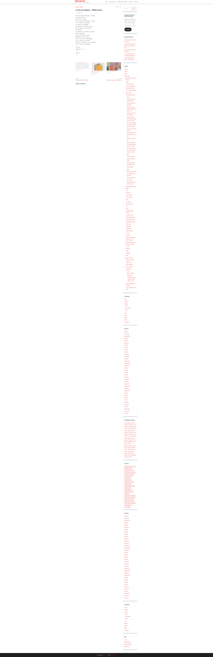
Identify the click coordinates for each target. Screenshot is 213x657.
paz (125, 505)
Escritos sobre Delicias (129, 267)
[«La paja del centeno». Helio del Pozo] (114, 66)
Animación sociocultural (128, 468)
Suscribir (128, 29)
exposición (126, 301)
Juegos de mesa (129, 262)
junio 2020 (126, 413)
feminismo (133, 495)
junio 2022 (126, 370)
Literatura (77, 6)
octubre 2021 (126, 388)
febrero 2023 (126, 356)
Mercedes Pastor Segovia (130, 221)
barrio (132, 470)
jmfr (126, 206)
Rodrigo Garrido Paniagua (130, 237)
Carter (127, 190)
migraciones (132, 501)
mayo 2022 (126, 372)
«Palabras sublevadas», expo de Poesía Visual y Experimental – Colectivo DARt (97, 71)
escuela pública (127, 493)
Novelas (128, 270)
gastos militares (127, 497)
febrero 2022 (126, 379)
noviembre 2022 (127, 363)
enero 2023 (126, 359)
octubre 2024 (126, 334)
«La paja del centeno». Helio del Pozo (111, 71)
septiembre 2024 (127, 336)
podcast (125, 317)
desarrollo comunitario (128, 484)
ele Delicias (126, 491)
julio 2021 (126, 393)
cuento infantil (127, 308)
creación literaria (131, 474)
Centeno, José (128, 192)
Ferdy (127, 199)
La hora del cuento (130, 167)
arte (129, 470)
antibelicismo (126, 470)
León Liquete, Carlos (129, 215)
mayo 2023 (126, 350)
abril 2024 (126, 340)
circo (130, 472)
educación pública (127, 489)
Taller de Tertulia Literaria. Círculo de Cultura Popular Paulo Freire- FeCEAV (131, 144)
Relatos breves (129, 275)
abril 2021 (126, 400)
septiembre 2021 (127, 390)
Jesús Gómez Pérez (129, 204)
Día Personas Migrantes (128, 485)
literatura (129, 501)
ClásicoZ (128, 97)
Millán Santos (128, 224)
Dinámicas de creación (130, 259)
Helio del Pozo (128, 202)
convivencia (133, 472)
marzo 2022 (126, 377)
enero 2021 (126, 406)
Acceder (125, 639)
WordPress (105, 655)
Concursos (128, 246)
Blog (107, 1)
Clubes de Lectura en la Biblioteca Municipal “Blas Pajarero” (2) (131, 109)
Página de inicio (112, 1)
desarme (132, 482)
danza (128, 476)
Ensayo (125, 299)
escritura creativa (131, 491)
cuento (126, 306)
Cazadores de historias (131, 156)
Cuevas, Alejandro (129, 195)
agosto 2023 (126, 343)
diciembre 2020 (127, 409)
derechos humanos (127, 482)
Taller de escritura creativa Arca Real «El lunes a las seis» (131, 134)
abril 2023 (126, 352)
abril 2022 (126, 375)
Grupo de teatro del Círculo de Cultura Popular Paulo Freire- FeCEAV (131, 118)
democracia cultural (127, 478)
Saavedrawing (128, 228)
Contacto (136, 1)
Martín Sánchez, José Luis (130, 219)
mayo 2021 (126, 397)
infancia (126, 499)
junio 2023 (126, 347)
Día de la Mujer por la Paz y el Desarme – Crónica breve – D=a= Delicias (130, 432)
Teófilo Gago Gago (129, 240)
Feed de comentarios (128, 644)
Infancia (127, 154)
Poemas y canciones (130, 273)
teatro (130, 505)
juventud (132, 499)
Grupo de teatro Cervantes (131, 171)
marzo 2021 (126, 402)
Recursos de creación (129, 257)
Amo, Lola (127, 233)
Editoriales (128, 248)
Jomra (127, 208)
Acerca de (131, 1)
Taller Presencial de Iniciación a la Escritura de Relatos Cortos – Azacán (131, 150)
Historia (131, 497)
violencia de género (127, 507)
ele (131, 489)
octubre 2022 (126, 365)
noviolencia (129, 503)
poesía (81, 6)
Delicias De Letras (79, 12)
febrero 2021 (126, 404)
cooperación (126, 474)
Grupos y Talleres (128, 93)
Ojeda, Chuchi (128, 226)
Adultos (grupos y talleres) (130, 95)
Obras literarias (128, 269)
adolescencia (126, 466)
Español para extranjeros (128, 495)
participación (133, 503)
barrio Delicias (127, 472)
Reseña (125, 320)
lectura (126, 501)
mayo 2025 (126, 331)
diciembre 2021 (127, 384)
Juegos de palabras (129, 264)
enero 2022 (126, 381)
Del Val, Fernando (129, 197)
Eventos (127, 250)
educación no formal (127, 487)
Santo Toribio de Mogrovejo (131, 90)
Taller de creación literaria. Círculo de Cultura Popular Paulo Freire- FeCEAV (131, 124)
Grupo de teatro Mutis (131, 177)
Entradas (125, 74)
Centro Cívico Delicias (129, 84)
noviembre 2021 (127, 386)
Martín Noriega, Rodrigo (130, 217)
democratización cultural (128, 480)
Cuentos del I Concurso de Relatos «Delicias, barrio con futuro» (132, 279)
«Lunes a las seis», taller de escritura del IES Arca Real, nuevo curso (130, 45)
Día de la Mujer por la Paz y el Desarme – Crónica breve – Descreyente (130, 424)
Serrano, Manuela (129, 231)
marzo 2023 (126, 354)
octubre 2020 (126, 411)
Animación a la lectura (132, 466)
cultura (126, 476)
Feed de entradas (127, 642)
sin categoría (126, 322)
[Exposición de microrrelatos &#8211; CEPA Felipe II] (83, 66)
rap (125, 312)
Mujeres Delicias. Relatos (122, 1)
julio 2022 (126, 368)
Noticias (125, 315)
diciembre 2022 (127, 361)
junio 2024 (126, 338)
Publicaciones (128, 253)
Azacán (127, 82)
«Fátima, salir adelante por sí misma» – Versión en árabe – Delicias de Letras (129, 453)
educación (133, 485)
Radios (127, 255)
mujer (125, 503)
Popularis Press (113, 655)
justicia (129, 499)
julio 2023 (126, 345)
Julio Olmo (128, 235)
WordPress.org (127, 646)
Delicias (131, 476)
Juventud (127, 169)
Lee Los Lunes (129, 180)
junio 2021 (126, 395)
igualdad (134, 497)
